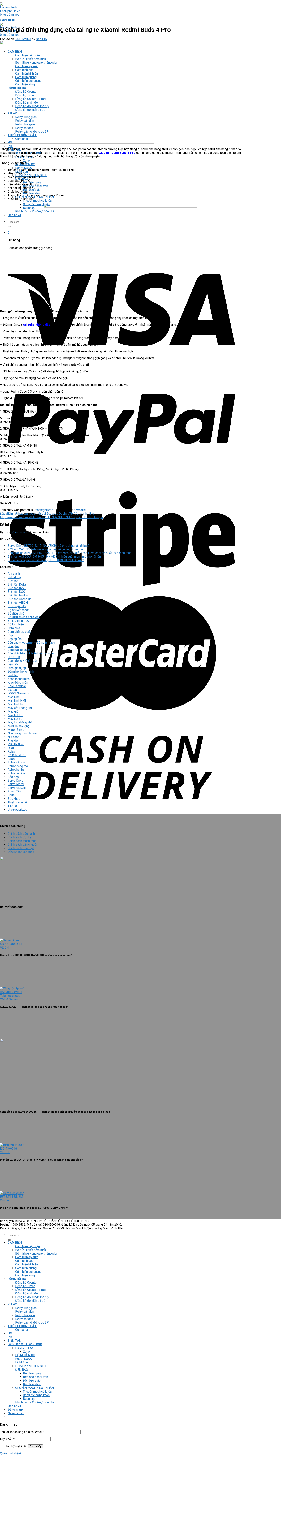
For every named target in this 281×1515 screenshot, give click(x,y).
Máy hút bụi (15, 719)
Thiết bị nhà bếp (18, 802)
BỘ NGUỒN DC (25, 1355)
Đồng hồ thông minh (21, 671)
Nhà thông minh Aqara (22, 733)
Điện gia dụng (17, 668)
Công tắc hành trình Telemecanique (31, 653)
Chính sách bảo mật (21, 848)
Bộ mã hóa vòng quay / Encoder (36, 1253)
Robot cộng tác (18, 766)
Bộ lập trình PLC (18, 621)
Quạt (11, 748)
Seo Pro (41, 39)
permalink (80, 510)
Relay (11, 751)
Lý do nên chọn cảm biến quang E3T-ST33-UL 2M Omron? (46, 560)
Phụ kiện (13, 740)
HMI (10, 1333)
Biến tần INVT (17, 588)
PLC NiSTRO (16, 744)
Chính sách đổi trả (20, 837)
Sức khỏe (14, 798)
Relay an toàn (24, 1319)
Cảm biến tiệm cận (27, 1246)
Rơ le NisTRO (17, 755)
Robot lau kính (17, 773)
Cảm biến (14, 628)
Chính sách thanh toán (22, 841)
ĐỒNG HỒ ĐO (17, 1279)
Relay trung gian (26, 1308)
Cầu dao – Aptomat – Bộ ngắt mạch (31, 642)
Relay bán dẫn (24, 1311)
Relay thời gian (25, 1315)
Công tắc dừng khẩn (36, 204)
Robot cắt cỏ (16, 762)
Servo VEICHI (17, 788)
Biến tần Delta (17, 584)
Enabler (13, 675)
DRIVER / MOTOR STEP (31, 1366)
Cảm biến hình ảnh (27, 1264)
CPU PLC (14, 657)
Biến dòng (14, 577)
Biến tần (13, 581)
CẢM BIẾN (15, 1242)
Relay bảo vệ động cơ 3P (32, 1322)
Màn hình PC (16, 704)
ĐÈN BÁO (21, 1369)
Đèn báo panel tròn (35, 1377)
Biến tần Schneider (20, 599)
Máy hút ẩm (15, 715)
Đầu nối (13, 664)
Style (11, 795)
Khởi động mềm (18, 682)
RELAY (12, 1304)
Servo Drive (15, 780)
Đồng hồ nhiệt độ (26, 1293)
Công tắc (13, 646)
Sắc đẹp (13, 777)
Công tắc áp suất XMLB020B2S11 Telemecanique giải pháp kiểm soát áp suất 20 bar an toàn (69, 553)
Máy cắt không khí (20, 708)
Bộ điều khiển (16, 613)
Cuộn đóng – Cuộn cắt (22, 661)
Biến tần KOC (16, 592)
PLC (10, 146)
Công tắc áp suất (19, 650)
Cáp (10, 635)
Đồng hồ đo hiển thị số (30, 1301)
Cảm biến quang (26, 1268)
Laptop (12, 690)
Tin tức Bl (14, 806)
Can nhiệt (14, 215)
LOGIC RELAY (24, 1348)
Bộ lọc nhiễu (16, 624)
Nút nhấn (29, 208)
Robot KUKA (23, 1359)
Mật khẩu (7, 1439)
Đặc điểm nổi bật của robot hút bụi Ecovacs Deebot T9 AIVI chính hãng (47, 513)
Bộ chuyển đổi (17, 606)
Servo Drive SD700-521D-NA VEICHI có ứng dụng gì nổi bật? (48, 545)
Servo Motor (16, 784)
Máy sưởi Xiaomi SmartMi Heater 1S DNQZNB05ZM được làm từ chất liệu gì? (51, 517)
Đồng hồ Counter (26, 1282)
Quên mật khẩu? (10, 1453)
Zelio (26, 160)
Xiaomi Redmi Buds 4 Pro (117, 153)
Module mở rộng (18, 726)
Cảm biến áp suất (19, 631)
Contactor (21, 1330)
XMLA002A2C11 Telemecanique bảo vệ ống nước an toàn (46, 549)
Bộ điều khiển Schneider (24, 617)
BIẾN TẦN (14, 1340)
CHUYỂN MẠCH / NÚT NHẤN (34, 1388)
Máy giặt (13, 711)
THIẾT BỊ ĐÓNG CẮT (22, 1326)
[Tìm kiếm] (9, 226)
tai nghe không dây (36, 324)
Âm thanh (14, 573)
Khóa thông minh (19, 679)
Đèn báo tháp (32, 1380)
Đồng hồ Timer (25, 1286)
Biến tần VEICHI (18, 602)
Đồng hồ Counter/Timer (30, 1290)
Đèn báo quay (32, 1373)
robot (11, 759)
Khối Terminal (17, 686)
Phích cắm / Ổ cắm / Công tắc (35, 211)
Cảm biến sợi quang (28, 1271)
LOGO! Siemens (18, 693)
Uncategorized (7, 20)
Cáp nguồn (15, 639)
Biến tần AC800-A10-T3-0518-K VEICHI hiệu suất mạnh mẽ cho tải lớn (54, 556)
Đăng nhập (35, 1446)
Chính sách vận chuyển (22, 844)
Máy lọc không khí (20, 722)
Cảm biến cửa (24, 1261)
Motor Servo (16, 730)
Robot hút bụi (16, 769)
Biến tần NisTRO (18, 595)
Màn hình (13, 697)
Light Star (21, 1362)
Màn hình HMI (17, 700)
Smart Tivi (14, 791)
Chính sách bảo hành (21, 833)
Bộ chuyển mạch (18, 610)
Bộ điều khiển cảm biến (30, 1250)
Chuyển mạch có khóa (37, 200)
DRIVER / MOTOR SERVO (25, 1344)
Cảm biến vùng (25, 1275)
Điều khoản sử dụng (21, 852)
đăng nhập (19, 532)
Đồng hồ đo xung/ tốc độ (32, 1297)
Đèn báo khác (32, 1384)
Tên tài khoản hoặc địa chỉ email (22, 1432)
